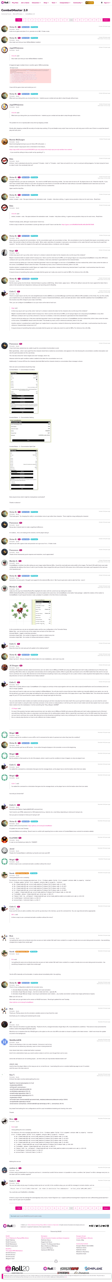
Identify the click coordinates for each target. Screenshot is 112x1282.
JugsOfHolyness (16, 48)
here (66, 1277)
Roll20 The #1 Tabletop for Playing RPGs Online (17, 1237)
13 (67, 20)
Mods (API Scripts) (17, 14)
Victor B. (13, 27)
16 (79, 20)
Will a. (13, 914)
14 (71, 20)
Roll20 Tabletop (10, 1240)
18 (88, 20)
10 (54, 20)
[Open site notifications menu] (101, 3)
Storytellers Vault (81, 1254)
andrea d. (13, 1168)
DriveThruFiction (10, 1255)
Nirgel (12, 733)
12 (63, 20)
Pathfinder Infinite (81, 1248)
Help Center (56, 1225)
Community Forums (6, 14)
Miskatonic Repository (82, 1252)
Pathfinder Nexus (46, 1240)
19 (92, 20)
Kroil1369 (13, 837)
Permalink (12, 29)
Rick (11, 936)
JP (10, 1022)
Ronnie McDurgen (17, 139)
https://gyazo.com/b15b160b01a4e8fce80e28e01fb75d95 (78, 224)
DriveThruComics (11, 1253)
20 (96, 20)
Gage (12, 250)
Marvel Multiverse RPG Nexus (49, 1246)
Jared (11, 848)
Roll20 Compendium (12, 1246)
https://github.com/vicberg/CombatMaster (40, 826)
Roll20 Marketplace (11, 1244)
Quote (17, 29)
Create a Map (80, 1240)
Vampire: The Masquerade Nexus (50, 1244)
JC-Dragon (14, 665)
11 (58, 20)
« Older (19, 20)
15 (75, 20)
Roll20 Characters (11, 1242)
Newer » (106, 20)
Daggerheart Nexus (46, 1242)
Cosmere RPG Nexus (47, 1248)
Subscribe (90, 3)
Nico (11, 1119)
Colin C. (13, 291)
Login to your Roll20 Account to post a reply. (29, 1216)
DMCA (45, 1225)
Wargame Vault (10, 1259)
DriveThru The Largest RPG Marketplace (14, 1250)
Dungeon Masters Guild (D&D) (84, 1246)
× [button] (110, 1276)
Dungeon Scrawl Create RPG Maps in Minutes (84, 1237)
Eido (11, 159)
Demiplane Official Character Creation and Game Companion (55, 1237)
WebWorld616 (15, 1040)
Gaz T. (12, 1074)
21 (100, 20)
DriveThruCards (10, 1257)
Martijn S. (13, 561)
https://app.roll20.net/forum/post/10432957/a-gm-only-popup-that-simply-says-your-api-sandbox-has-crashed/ (40, 149)
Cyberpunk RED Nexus (47, 1250)
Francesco (14, 343)
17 (84, 20)
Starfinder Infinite (81, 1250)
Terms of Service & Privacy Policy (35, 1225)
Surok (12, 873)
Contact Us (49, 1225)
